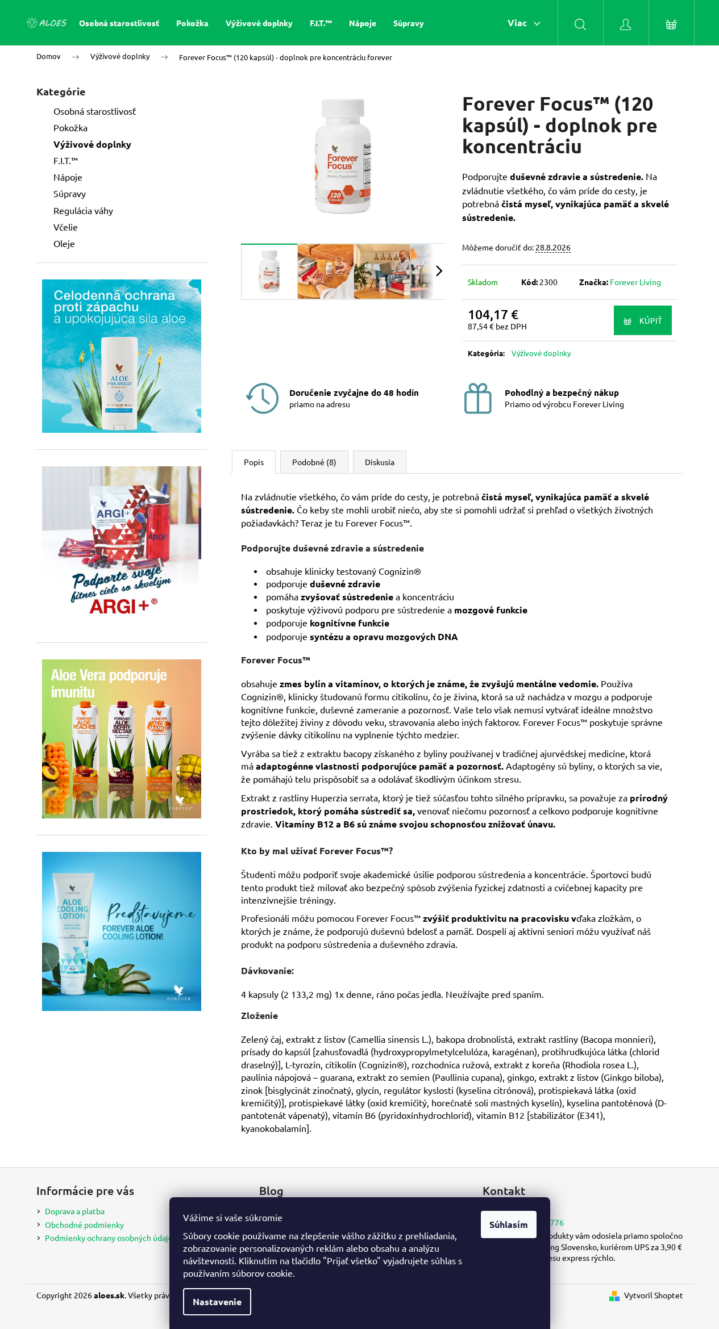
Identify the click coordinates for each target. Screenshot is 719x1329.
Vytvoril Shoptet (653, 1295)
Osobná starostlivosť (94, 110)
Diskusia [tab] (379, 462)
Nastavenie (217, 1301)
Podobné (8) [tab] (314, 462)
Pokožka (70, 127)
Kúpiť (650, 320)
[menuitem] (119, 22)
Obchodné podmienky (84, 1224)
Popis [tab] (254, 462)
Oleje (64, 243)
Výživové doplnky (92, 144)
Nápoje (67, 176)
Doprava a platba (75, 1211)
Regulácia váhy (83, 210)
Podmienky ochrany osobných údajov (111, 1237)
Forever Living (635, 282)
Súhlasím (508, 1224)
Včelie (65, 226)
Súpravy (69, 193)
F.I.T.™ (65, 160)
